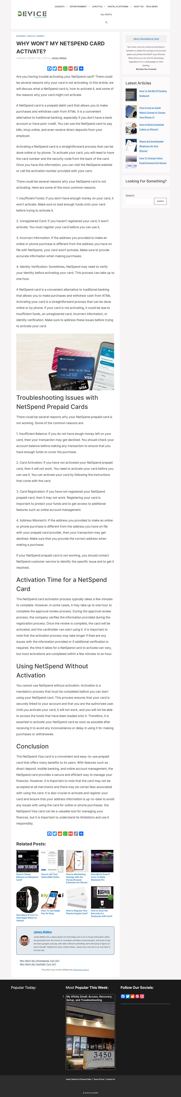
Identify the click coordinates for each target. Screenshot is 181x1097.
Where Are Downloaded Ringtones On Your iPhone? (151, 146)
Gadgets (60, 6)
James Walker (43, 932)
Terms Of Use (99, 1079)
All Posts (106, 14)
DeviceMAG (20, 36)
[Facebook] (49, 68)
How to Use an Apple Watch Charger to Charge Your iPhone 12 (152, 112)
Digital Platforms (118, 6)
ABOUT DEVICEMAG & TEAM (146, 39)
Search (130, 195)
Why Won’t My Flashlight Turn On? (38, 964)
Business (40, 36)
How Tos (139, 6)
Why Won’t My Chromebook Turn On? (39, 961)
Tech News (152, 6)
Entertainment (78, 6)
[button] (106, 22)
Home (68, 1079)
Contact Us (110, 1079)
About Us (75, 1079)
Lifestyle (97, 6)
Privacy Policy (86, 1079)
